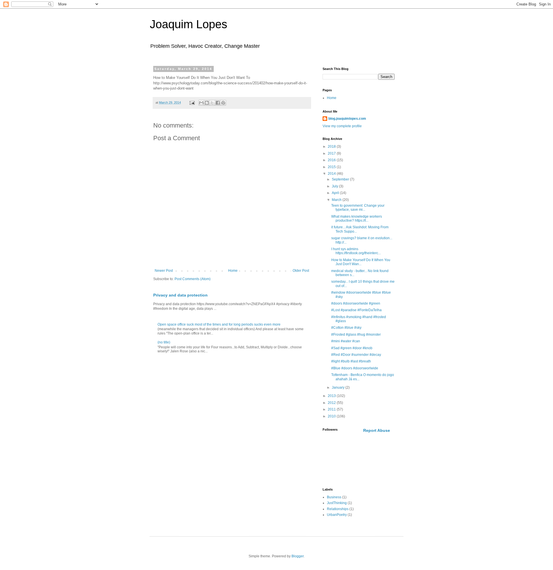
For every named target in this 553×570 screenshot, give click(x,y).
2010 (332, 416)
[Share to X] (212, 103)
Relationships (338, 509)
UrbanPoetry (337, 515)
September (341, 179)
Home (233, 271)
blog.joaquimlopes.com (347, 119)
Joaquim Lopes (188, 24)
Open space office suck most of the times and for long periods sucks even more (219, 324)
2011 (332, 409)
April (336, 193)
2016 (332, 160)
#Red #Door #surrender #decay (356, 355)
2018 (332, 147)
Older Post (301, 271)
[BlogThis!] (207, 103)
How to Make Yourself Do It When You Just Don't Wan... (360, 262)
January (338, 387)
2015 (332, 167)
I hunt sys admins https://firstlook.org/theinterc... (356, 251)
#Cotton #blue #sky (346, 328)
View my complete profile (342, 126)
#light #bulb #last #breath (351, 361)
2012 (332, 403)
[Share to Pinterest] (223, 103)
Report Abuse (376, 430)
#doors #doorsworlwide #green (355, 303)
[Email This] (201, 103)
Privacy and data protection (180, 295)
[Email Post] (192, 102)
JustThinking (337, 503)
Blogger (297, 556)
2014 (332, 174)
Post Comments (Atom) (193, 279)
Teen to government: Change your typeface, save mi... (358, 208)
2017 (332, 153)
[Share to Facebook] (218, 103)
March (337, 200)
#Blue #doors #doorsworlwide (354, 368)
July (335, 186)
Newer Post (164, 271)
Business (334, 497)
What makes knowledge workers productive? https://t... (356, 218)
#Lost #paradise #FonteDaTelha (356, 310)
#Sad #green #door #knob (351, 348)
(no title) (164, 342)
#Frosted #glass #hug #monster (356, 334)
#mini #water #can (345, 341)
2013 (332, 396)
